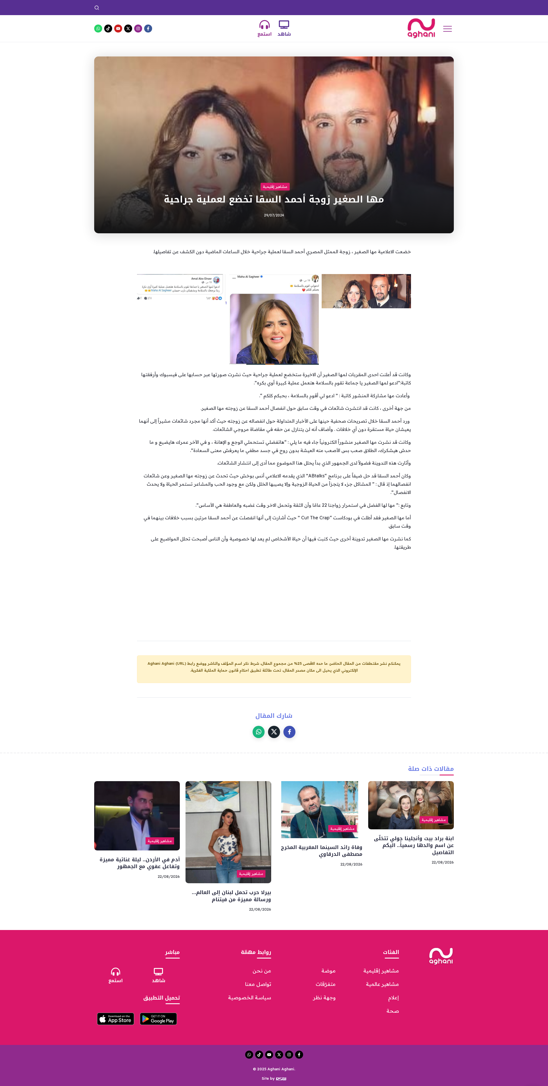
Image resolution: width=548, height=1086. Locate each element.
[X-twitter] (128, 29)
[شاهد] (284, 24)
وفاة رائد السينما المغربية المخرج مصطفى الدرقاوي (267, 7)
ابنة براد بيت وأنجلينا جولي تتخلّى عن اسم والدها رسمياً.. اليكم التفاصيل (382, 7)
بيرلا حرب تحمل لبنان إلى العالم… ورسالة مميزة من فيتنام (163, 7)
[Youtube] (118, 29)
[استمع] (264, 24)
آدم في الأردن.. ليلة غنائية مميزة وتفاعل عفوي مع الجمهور (140, 863)
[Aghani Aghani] (421, 28)
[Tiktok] (108, 29)
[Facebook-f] (148, 29)
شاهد (284, 34)
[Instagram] (138, 29)
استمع (264, 34)
